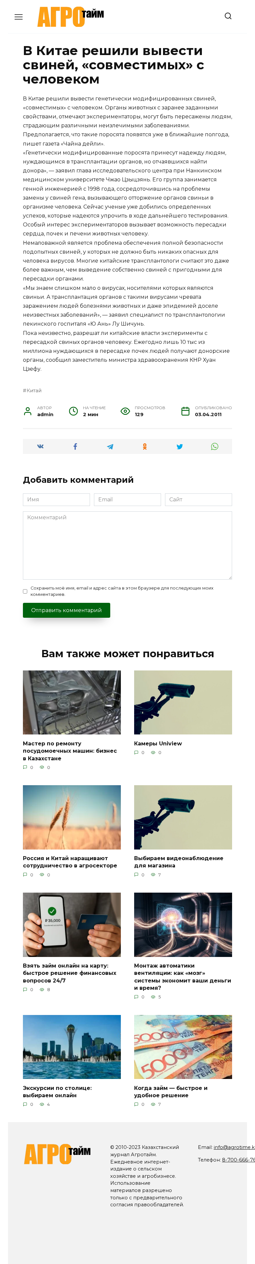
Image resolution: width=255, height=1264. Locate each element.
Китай (34, 391)
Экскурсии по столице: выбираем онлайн (57, 1091)
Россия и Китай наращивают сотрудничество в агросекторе (70, 862)
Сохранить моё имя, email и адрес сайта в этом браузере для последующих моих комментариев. (122, 591)
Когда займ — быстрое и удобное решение (171, 1091)
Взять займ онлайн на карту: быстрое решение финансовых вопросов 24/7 (69, 973)
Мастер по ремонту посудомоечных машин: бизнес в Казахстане (70, 750)
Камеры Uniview (158, 743)
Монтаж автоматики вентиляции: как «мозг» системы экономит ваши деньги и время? (182, 977)
